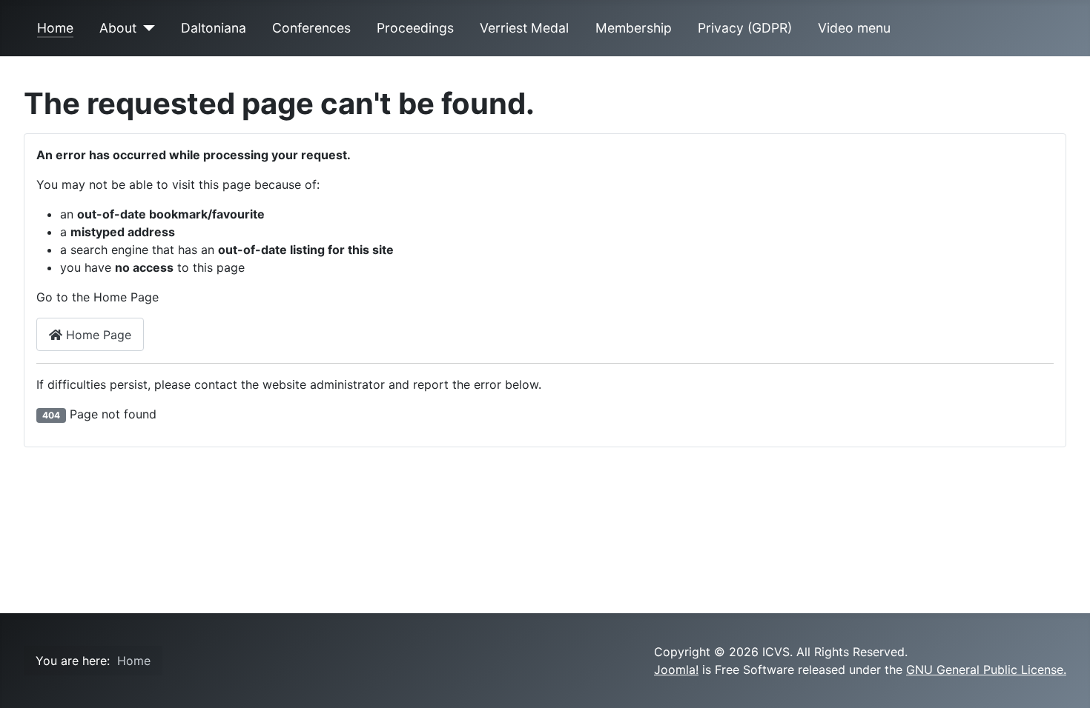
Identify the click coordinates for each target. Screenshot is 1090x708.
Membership (633, 28)
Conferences (311, 28)
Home (55, 28)
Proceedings (415, 28)
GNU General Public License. (986, 669)
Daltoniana (213, 28)
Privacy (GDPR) (745, 28)
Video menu (854, 28)
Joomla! (676, 669)
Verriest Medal (524, 28)
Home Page (96, 334)
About (117, 28)
